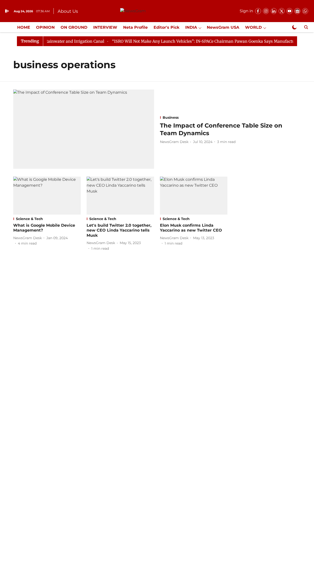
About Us (68, 11)
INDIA (191, 27)
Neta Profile (135, 27)
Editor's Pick (166, 27)
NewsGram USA (223, 27)
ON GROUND (74, 27)
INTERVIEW (105, 27)
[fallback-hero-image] (83, 129)
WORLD (253, 27)
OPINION (45, 27)
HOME (23, 27)
